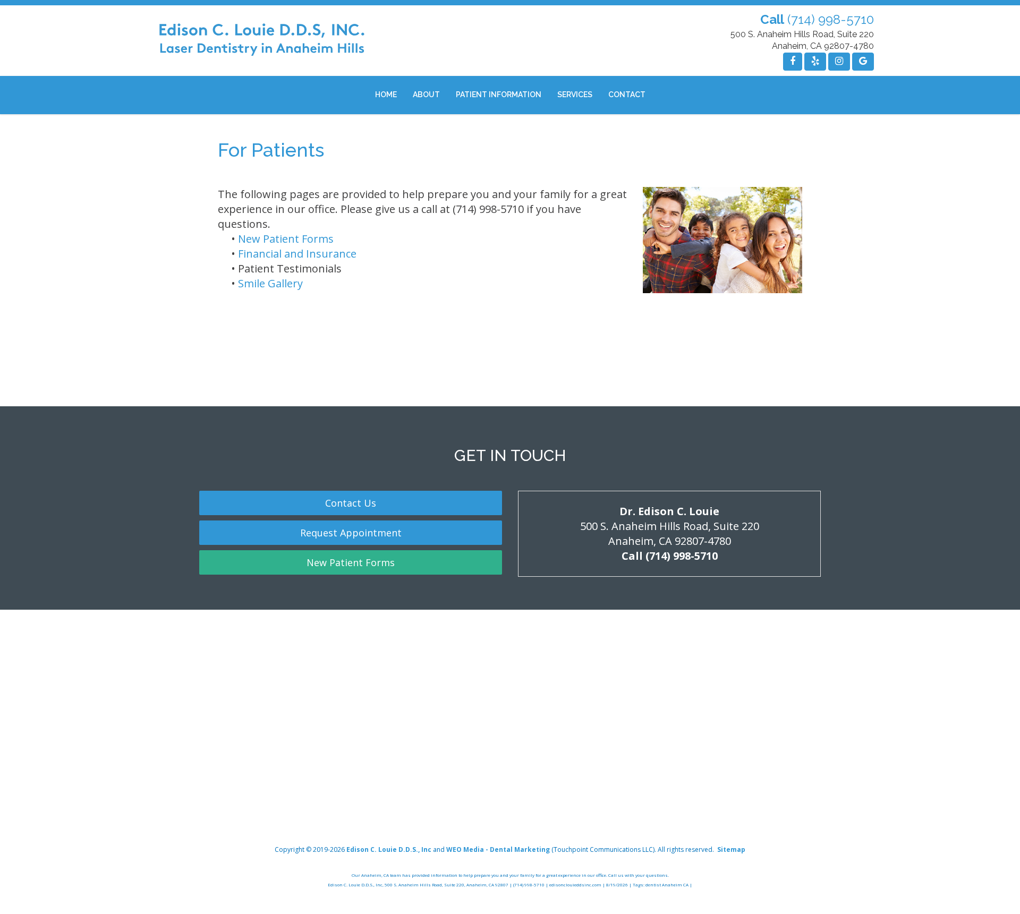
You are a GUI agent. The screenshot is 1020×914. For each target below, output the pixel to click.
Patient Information (498, 94)
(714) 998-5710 (830, 19)
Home (386, 94)
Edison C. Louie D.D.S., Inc (388, 849)
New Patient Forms (286, 239)
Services (574, 94)
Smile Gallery (270, 283)
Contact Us (350, 503)
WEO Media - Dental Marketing (498, 849)
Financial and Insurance (297, 253)
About (426, 94)
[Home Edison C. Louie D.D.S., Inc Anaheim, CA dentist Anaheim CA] (262, 40)
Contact (626, 94)
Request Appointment (351, 532)
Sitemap (731, 849)
